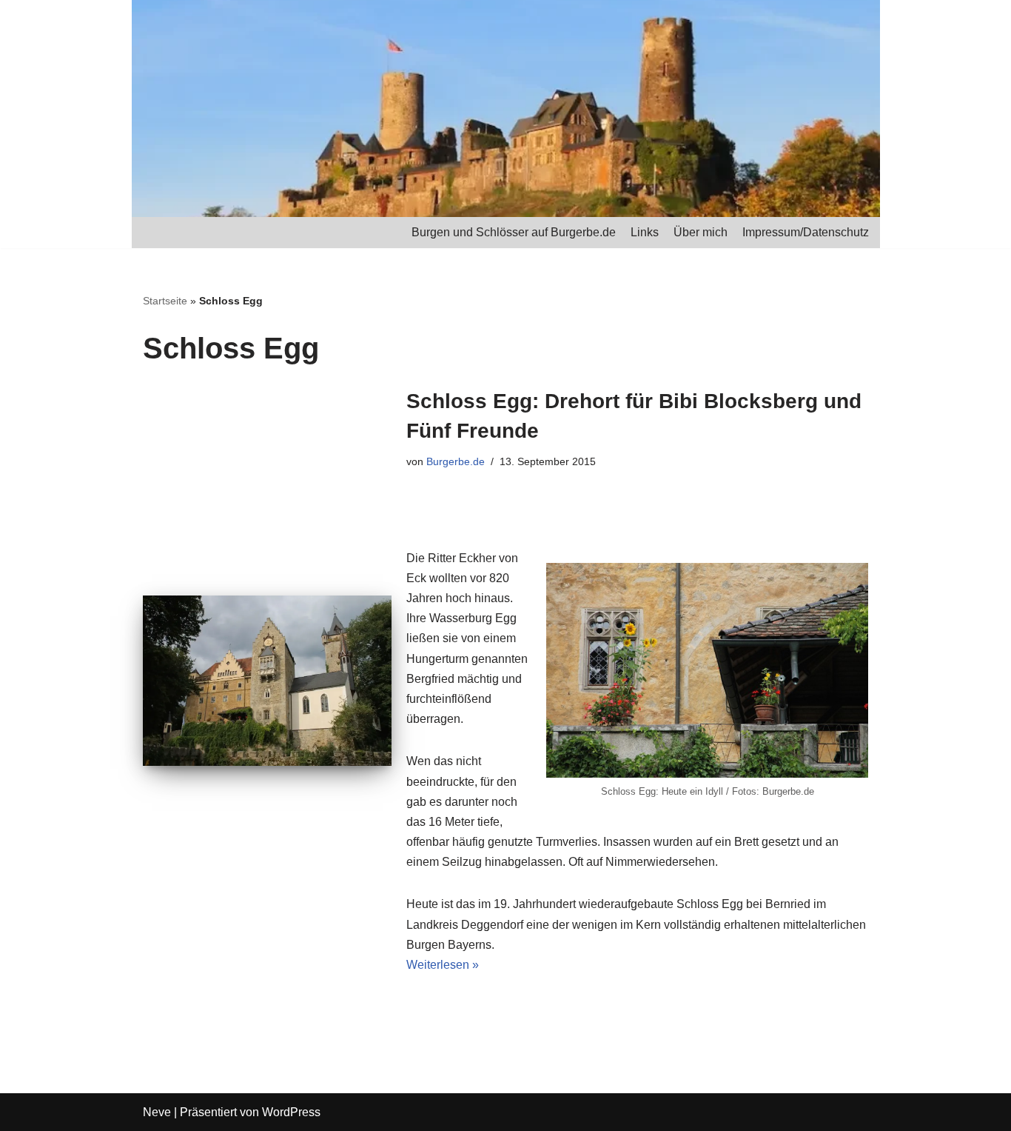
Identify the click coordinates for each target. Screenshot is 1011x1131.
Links (645, 232)
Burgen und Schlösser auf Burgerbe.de (514, 232)
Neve (157, 1112)
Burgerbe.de (455, 461)
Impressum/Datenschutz (805, 232)
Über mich (701, 232)
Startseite (165, 301)
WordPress (291, 1112)
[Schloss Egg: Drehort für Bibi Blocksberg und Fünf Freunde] (267, 680)
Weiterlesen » (442, 964)
